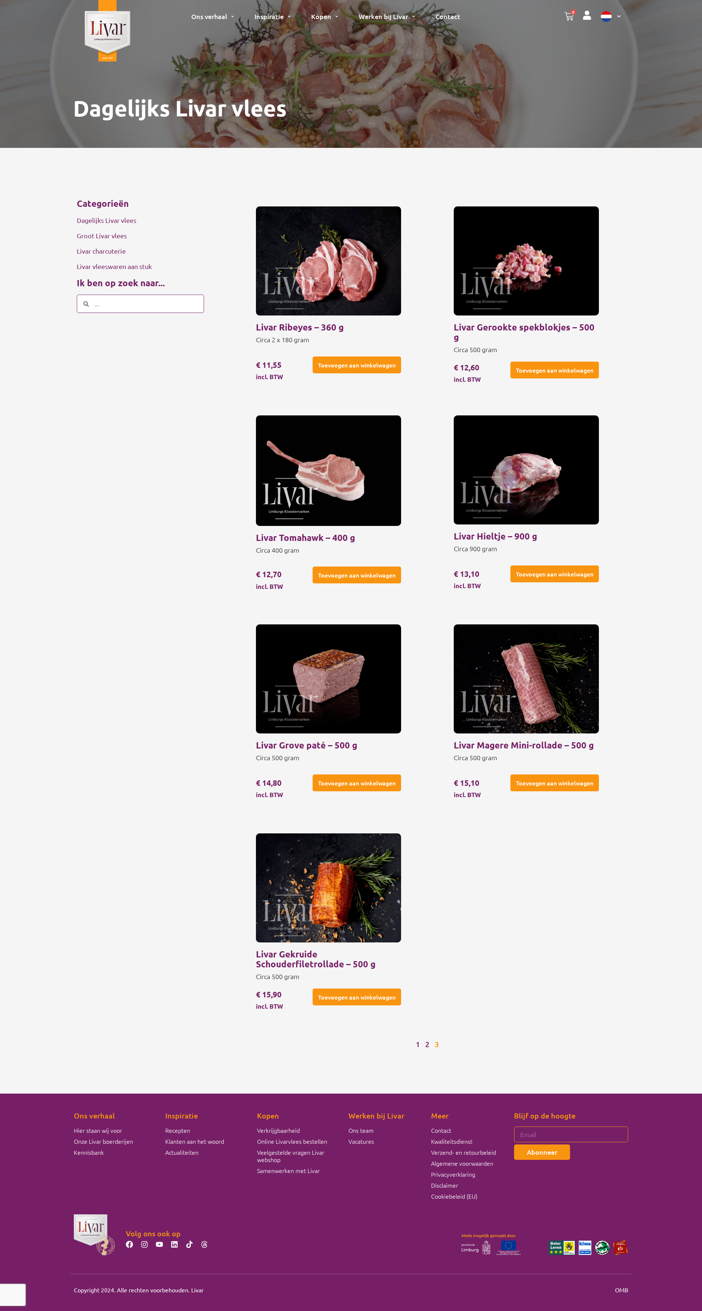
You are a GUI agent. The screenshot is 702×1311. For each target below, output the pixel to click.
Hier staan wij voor (98, 1130)
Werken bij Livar (383, 16)
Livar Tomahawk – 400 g (305, 537)
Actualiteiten (182, 1152)
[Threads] (204, 1244)
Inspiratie (269, 16)
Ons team (361, 1130)
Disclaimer (444, 1185)
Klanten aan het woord (194, 1141)
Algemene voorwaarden (462, 1163)
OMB (621, 1289)
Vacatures (361, 1141)
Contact (447, 16)
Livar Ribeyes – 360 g (300, 327)
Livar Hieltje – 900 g (495, 536)
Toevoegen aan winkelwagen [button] (357, 365)
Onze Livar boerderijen (103, 1141)
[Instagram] (144, 1244)
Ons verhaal (209, 16)
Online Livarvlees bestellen (292, 1141)
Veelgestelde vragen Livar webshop (290, 1155)
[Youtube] (159, 1244)
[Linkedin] (174, 1244)
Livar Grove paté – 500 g (306, 745)
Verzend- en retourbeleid (463, 1152)
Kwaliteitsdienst (451, 1141)
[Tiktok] (189, 1244)
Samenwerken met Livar (288, 1170)
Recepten (177, 1130)
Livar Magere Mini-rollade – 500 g (524, 745)
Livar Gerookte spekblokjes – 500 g (524, 332)
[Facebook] (129, 1244)
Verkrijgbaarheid (278, 1130)
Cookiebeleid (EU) (454, 1196)
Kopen (321, 16)
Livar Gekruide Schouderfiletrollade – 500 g (315, 959)
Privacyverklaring (453, 1174)
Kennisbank (89, 1152)
